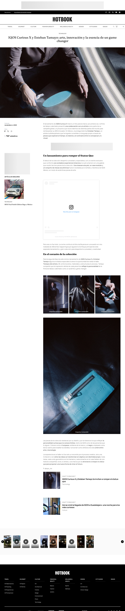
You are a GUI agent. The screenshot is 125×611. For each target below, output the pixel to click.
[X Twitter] (113, 12)
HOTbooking (8, 608)
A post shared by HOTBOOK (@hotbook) (66, 236)
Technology (62, 33)
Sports (67, 607)
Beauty (52, 607)
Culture (33, 26)
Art (36, 605)
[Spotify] (119, 12)
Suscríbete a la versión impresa (22, 12)
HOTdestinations (9, 605)
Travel (9, 26)
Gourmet (21, 26)
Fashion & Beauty (48, 26)
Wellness (67, 610)
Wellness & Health (66, 26)
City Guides (93, 26)
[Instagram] (109, 12)
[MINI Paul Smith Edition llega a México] (14, 189)
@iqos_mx (48, 468)
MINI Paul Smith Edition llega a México (18, 204)
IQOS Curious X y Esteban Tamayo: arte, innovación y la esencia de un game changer (62, 39)
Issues (105, 26)
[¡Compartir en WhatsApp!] (11, 131)
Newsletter (8, 12)
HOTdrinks (22, 608)
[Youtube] (116, 12)
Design (81, 26)
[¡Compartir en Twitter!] (8, 131)
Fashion (52, 610)
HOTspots (22, 605)
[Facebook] (106, 12)
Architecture (38, 608)
